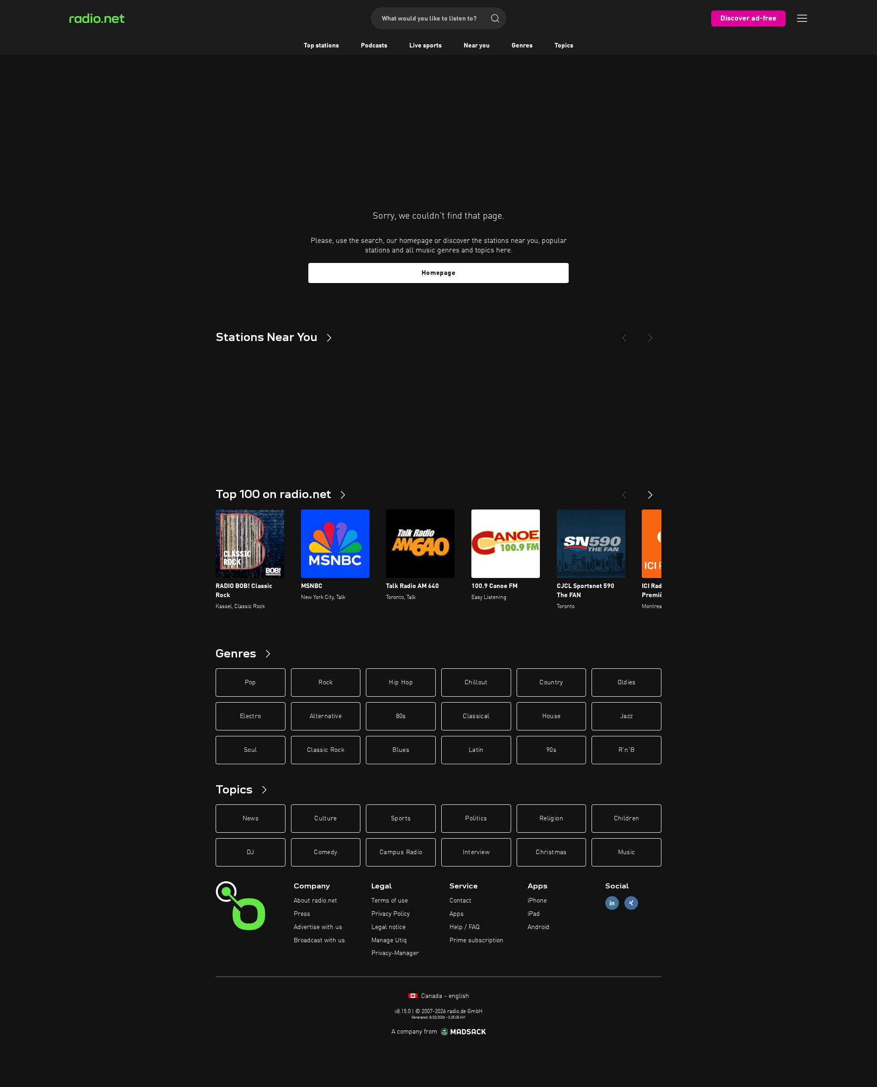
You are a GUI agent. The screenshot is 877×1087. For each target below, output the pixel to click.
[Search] (495, 18)
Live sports (425, 45)
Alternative (326, 716)
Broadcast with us (319, 940)
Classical (476, 716)
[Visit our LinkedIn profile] (612, 903)
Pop (250, 682)
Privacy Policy (390, 914)
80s (401, 716)
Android (538, 927)
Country (551, 682)
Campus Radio (401, 852)
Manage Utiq (389, 940)
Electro (250, 716)
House (551, 716)
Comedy (325, 852)
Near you (477, 45)
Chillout (476, 682)
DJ (250, 852)
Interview (476, 852)
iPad (534, 914)
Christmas (551, 852)
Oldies (627, 682)
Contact (460, 901)
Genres (522, 45)
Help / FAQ (464, 927)
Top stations (321, 45)
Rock (325, 682)
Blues (400, 750)
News (251, 818)
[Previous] (624, 334)
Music (626, 852)
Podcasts (374, 45)
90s (551, 750)
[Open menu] (802, 18)
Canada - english (444, 996)
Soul (250, 750)
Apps (456, 914)
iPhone (537, 901)
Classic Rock (325, 750)
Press (302, 914)
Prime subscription (476, 940)
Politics (476, 818)
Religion (551, 818)
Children (626, 818)
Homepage (439, 273)
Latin (476, 750)
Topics (564, 45)
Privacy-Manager (395, 953)
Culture (325, 818)
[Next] (650, 334)
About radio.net (315, 901)
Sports (401, 818)
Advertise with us (318, 927)
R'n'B (626, 750)
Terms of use (389, 901)
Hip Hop (400, 682)
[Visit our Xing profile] (631, 903)
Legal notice (388, 927)
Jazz (626, 716)
